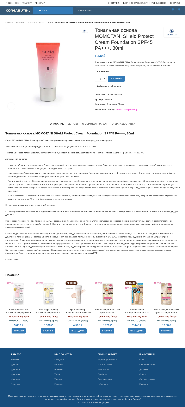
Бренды (15, 359)
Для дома (15, 379)
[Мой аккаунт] (166, 10)
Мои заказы (103, 369)
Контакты (143, 384)
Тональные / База (35, 22)
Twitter (57, 374)
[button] (19, 330)
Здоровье (15, 384)
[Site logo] (17, 10)
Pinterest (58, 384)
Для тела (15, 374)
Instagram (59, 359)
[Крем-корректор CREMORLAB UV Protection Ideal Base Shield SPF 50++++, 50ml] (77, 293)
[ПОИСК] (158, 10)
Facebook (59, 364)
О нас (142, 359)
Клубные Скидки (147, 364)
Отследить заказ (147, 379)
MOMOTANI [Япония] (126, 109)
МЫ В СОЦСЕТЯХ (63, 354)
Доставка (143, 369)
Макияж (20, 22)
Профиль (102, 374)
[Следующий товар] (178, 22)
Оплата (143, 374)
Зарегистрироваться (107, 359)
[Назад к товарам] (174, 22)
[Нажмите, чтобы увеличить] (11, 106)
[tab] (57, 122)
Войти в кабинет (105, 364)
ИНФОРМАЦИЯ (147, 354)
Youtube (58, 379)
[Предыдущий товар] (171, 22)
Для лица (15, 369)
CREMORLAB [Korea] (78, 320)
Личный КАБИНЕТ (107, 354)
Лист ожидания (105, 379)
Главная (9, 22)
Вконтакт (58, 369)
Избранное (103, 384)
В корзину (116, 79)
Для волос (16, 364)
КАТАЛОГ (16, 354)
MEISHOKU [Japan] (18, 320)
